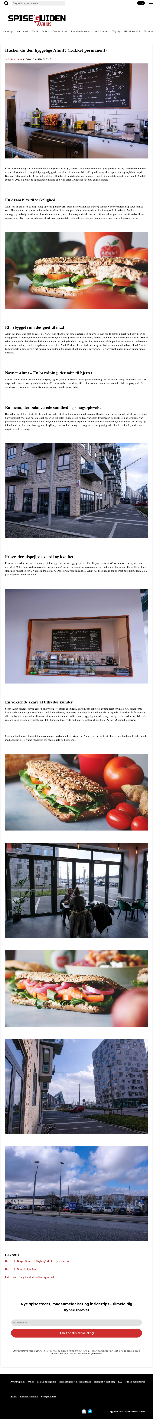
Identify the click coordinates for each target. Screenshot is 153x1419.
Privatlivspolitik (17, 1381)
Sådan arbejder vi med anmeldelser (75, 1381)
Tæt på (141, 3)
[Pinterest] (102, 1411)
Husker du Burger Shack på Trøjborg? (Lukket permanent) (37, 1261)
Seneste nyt (7, 31)
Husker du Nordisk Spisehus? (21, 1269)
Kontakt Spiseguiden (46, 1381)
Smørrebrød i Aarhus (80, 31)
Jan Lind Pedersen (15, 58)
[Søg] (7, 3)
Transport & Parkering (104, 1381)
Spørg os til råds (48, 1396)
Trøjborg (116, 31)
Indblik (13, 1396)
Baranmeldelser (60, 31)
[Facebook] (90, 1411)
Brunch (35, 31)
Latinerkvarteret (101, 31)
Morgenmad (22, 31)
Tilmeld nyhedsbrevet (135, 1381)
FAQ (120, 1381)
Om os (31, 1381)
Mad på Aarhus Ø (132, 31)
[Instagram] (96, 1411)
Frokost (45, 31)
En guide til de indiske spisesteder (30, 1277)
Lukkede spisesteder (29, 1396)
